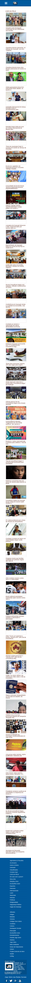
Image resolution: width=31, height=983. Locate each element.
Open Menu (6, 3)
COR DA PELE (10, 11)
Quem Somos (10, 961)
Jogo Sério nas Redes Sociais (15, 977)
